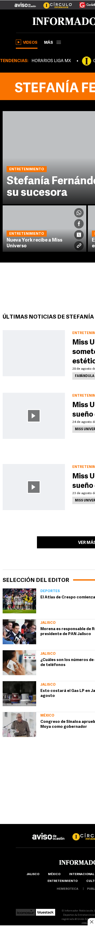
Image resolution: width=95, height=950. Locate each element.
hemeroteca (67, 889)
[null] (19, 600)
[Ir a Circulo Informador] (54, 3)
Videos (30, 43)
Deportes (50, 591)
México (47, 715)
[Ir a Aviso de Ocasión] (48, 832)
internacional (81, 874)
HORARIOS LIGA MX (51, 61)
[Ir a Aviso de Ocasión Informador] (25, 3)
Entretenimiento (63, 881)
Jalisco (48, 623)
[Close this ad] (91, 921)
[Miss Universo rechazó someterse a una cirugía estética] (34, 353)
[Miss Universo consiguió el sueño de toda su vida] (34, 416)
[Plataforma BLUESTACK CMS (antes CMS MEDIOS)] (45, 911)
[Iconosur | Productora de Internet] (25, 911)
